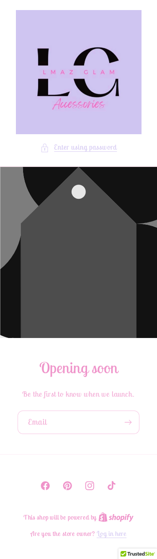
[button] (78, 147)
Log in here (111, 533)
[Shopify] (116, 517)
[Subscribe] (128, 422)
